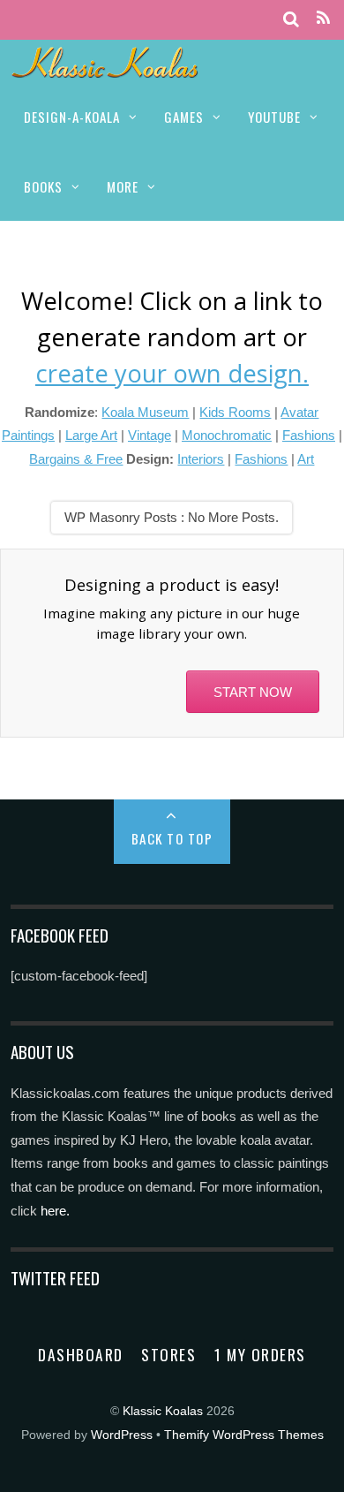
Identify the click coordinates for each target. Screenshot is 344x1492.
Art (305, 458)
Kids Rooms (235, 412)
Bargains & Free (76, 458)
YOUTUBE (274, 116)
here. (55, 1210)
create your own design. (172, 373)
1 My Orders (260, 1354)
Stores (168, 1354)
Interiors (200, 458)
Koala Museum (145, 412)
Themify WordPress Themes (244, 1435)
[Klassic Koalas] (105, 68)
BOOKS (43, 186)
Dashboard (80, 1354)
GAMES (184, 116)
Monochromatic (227, 435)
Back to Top (172, 838)
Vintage (149, 435)
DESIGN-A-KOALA (72, 116)
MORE (122, 186)
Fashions (308, 435)
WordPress (122, 1435)
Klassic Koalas (163, 1411)
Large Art (91, 435)
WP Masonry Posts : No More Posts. (171, 517)
